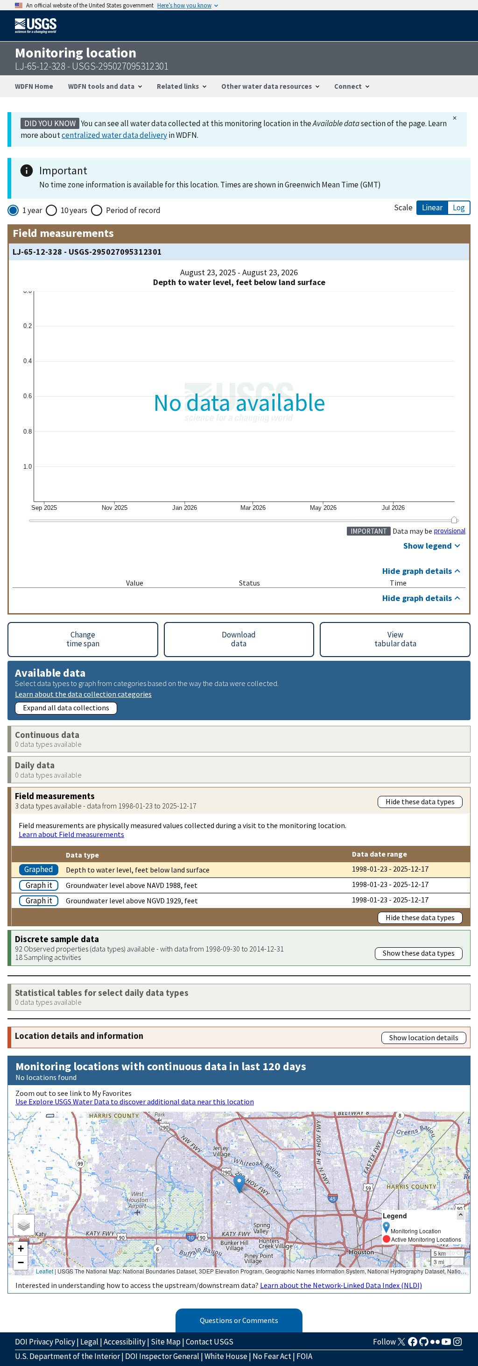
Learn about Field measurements (71, 834)
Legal (89, 1342)
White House (225, 1356)
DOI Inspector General (162, 1356)
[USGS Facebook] (412, 1344)
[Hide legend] (460, 1215)
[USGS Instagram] (457, 1344)
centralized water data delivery (114, 135)
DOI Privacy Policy (45, 1342)
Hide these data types (420, 801)
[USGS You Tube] (446, 1344)
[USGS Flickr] (435, 1344)
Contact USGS (209, 1342)
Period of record (133, 210)
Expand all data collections (66, 707)
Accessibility (125, 1342)
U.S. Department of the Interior (67, 1356)
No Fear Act (272, 1356)
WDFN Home (34, 86)
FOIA (304, 1356)
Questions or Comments (239, 1320)
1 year (32, 210)
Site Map (166, 1342)
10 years (74, 210)
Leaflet (44, 1271)
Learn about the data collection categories (83, 693)
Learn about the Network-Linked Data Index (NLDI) (341, 1285)
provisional (449, 531)
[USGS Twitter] (401, 1344)
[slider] (454, 519)
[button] (239, 1184)
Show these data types (419, 953)
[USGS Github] (423, 1344)
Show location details (423, 1037)
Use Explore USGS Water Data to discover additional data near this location (134, 1101)
